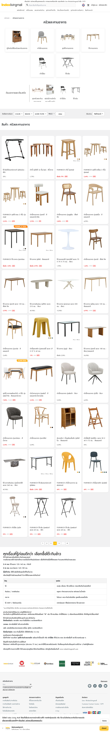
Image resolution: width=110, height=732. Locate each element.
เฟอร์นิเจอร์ (20, 10)
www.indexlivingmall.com (69, 649)
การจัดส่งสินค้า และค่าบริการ (11, 704)
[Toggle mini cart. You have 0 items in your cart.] (88, 5)
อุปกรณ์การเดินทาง (77, 10)
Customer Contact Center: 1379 (92, 704)
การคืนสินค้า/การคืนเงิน (10, 700)
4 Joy (57, 711)
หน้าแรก (6, 18)
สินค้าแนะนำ (89, 10)
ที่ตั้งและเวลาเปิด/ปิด (35, 700)
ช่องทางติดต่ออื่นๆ (87, 707)
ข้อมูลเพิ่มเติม (60, 697)
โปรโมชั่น (31, 704)
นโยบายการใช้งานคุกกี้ (9, 720)
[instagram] (100, 686)
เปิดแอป (104, 728)
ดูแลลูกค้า (6, 697)
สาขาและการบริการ (35, 697)
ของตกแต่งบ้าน (39, 10)
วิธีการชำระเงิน (7, 707)
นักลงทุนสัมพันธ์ (60, 704)
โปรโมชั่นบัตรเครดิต (9, 711)
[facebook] (95, 686)
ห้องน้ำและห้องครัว (63, 10)
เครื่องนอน (29, 10)
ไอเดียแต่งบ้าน (33, 707)
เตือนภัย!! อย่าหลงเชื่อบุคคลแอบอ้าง (30, 720)
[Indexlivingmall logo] (12, 5)
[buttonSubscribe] (30, 684)
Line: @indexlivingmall (89, 700)
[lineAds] (89, 686)
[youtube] (105, 686)
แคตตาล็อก (32, 711)
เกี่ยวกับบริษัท (60, 700)
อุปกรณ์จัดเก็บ (51, 10)
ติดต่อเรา (85, 697)
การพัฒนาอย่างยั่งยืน (62, 707)
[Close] (3, 728)
